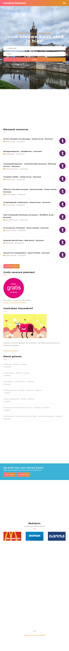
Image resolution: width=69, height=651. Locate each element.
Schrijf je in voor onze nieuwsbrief (34, 635)
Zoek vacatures (10, 474)
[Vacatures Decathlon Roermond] (34, 536)
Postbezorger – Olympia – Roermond (15, 364)
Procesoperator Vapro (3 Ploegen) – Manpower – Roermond (22, 390)
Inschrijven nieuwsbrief (10, 351)
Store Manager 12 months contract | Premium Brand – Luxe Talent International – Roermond (32, 416)
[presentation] (3, 542)
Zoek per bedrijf (23, 474)
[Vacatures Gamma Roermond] (57, 536)
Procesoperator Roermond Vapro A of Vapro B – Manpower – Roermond (26, 407)
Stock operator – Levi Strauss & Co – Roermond (18, 382)
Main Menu (64, 3)
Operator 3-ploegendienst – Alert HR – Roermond (18, 399)
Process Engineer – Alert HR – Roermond (16, 373)
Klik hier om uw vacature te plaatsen (14, 303)
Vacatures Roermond (14, 3)
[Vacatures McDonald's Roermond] (12, 536)
